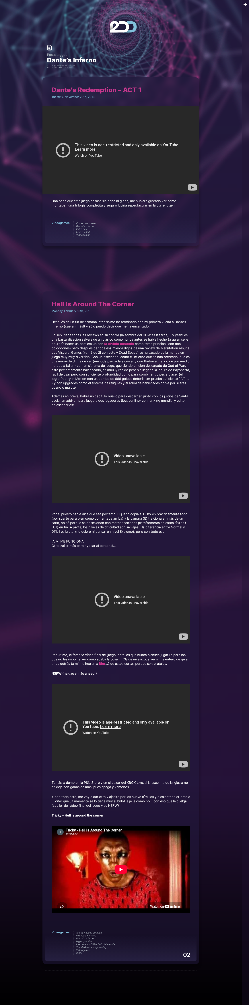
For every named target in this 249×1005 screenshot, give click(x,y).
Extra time (82, 229)
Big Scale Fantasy (86, 935)
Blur (102, 664)
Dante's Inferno (85, 226)
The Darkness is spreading (91, 947)
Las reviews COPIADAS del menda (95, 944)
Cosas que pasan (86, 223)
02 (186, 954)
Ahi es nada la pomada (89, 932)
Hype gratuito (84, 941)
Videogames (61, 223)
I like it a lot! (83, 232)
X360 (79, 953)
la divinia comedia (119, 344)
